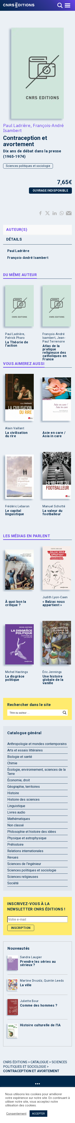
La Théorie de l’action (16, 344)
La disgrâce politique (14, 678)
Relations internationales (25, 851)
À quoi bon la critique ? (15, 603)
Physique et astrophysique (26, 838)
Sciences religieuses (22, 877)
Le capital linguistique (14, 512)
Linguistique (16, 806)
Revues (12, 857)
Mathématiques (18, 819)
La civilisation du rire (16, 434)
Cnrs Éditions (15, 1062)
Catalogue (39, 1062)
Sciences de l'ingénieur (24, 864)
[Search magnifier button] (64, 713)
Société (13, 883)
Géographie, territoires (23, 787)
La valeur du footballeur (52, 512)
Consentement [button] (16, 1114)
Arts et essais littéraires (25, 750)
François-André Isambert (33, 127)
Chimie (12, 763)
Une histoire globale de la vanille (52, 680)
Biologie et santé (19, 757)
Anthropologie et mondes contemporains (37, 744)
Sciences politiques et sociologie (28, 166)
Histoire (13, 793)
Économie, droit (18, 780)
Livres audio (16, 812)
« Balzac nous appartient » (53, 603)
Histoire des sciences (23, 799)
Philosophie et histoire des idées (31, 832)
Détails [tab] (14, 239)
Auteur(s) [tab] (16, 229)
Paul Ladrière (16, 125)
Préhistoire (15, 845)
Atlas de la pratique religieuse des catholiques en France (54, 352)
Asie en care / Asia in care (53, 434)
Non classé (15, 825)
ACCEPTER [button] (38, 1113)
